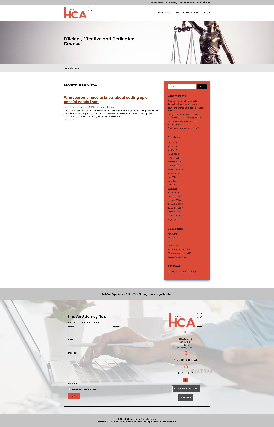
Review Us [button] (186, 397)
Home (160, 13)
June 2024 (172, 181)
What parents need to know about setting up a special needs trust (106, 99)
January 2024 (174, 200)
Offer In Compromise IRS (179, 253)
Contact (205, 13)
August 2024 (174, 173)
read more (69, 119)
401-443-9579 (201, 2)
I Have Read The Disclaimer (84, 389)
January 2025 (174, 158)
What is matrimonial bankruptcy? (183, 128)
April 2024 (172, 188)
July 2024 (172, 177)
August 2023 (173, 219)
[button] (272, 411)
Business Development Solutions (149, 421)
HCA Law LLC (80, 107)
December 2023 (175, 204)
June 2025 (172, 142)
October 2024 (174, 165)
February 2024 (174, 196)
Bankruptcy (173, 234)
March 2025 (173, 154)
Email (116, 326)
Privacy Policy (126, 421)
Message (72, 353)
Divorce (171, 237)
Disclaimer (73, 383)
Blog (196, 13)
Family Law (173, 245)
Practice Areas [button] (183, 13)
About (168, 13)
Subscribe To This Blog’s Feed (182, 271)
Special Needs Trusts (105, 107)
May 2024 (172, 184)
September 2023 (175, 215)
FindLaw (172, 421)
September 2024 (176, 169)
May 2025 (172, 146)
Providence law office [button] (186, 388)
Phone (71, 339)
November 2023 (175, 208)
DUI (169, 241)
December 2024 (175, 161)
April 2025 (172, 150)
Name (71, 326)
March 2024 (173, 192)
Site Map (114, 421)
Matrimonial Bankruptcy (179, 249)
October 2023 (174, 211)
